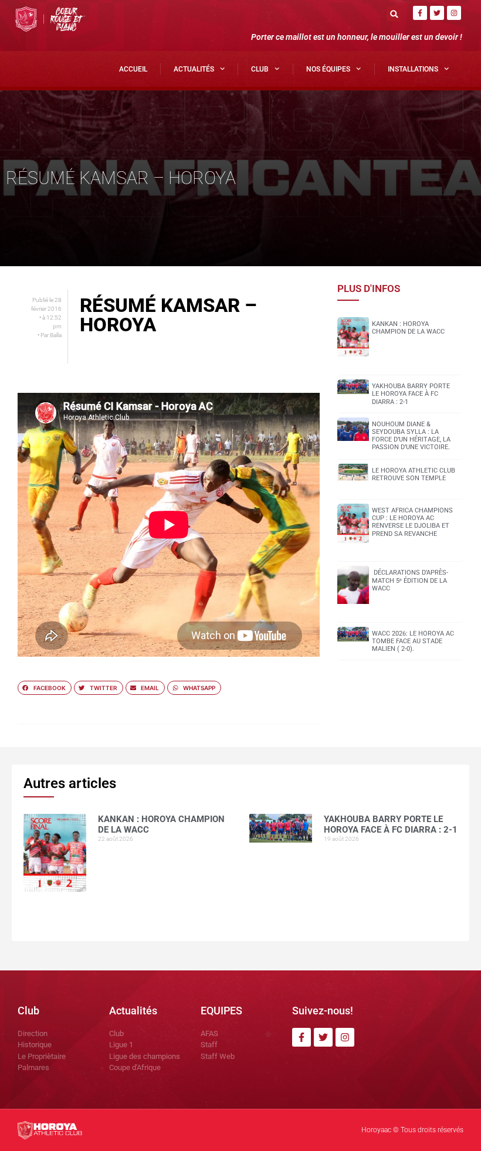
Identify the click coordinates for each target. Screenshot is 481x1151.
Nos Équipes (328, 69)
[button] (394, 13)
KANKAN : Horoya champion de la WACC (408, 327)
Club (260, 69)
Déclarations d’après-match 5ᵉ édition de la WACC (410, 580)
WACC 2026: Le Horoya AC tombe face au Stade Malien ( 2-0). (413, 641)
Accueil (133, 69)
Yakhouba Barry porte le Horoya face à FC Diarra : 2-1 (411, 393)
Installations (413, 69)
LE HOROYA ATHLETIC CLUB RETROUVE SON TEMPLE (413, 474)
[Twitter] (437, 13)
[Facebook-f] (420, 13)
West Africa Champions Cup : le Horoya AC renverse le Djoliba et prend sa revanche (412, 522)
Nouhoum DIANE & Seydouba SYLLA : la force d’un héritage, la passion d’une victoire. (411, 435)
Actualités (194, 69)
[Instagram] (454, 13)
